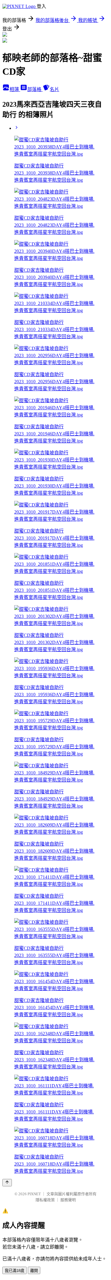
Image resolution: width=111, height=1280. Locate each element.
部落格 (35, 89)
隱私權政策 (45, 1200)
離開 (34, 1270)
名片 (54, 89)
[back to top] (7, 1182)
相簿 (14, 89)
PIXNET (34, 1194)
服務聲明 (68, 1200)
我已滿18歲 (14, 1270)
